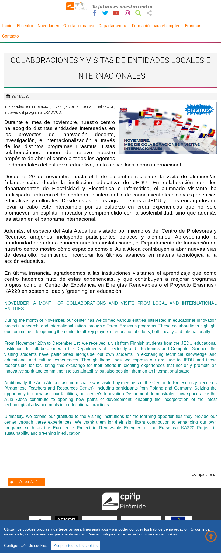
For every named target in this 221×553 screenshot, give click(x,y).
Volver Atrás (29, 482)
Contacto (10, 36)
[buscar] (138, 13)
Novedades (48, 25)
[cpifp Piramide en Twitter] (105, 13)
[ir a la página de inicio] (77, 9)
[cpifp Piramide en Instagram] (127, 13)
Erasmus (193, 25)
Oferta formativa (78, 25)
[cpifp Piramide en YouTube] (116, 13)
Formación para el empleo (156, 25)
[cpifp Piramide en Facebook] (94, 13)
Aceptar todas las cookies (76, 545)
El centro (25, 25)
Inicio (7, 25)
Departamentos (112, 25)
